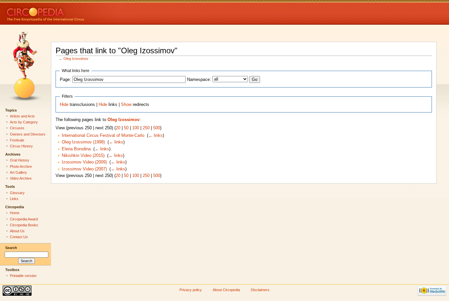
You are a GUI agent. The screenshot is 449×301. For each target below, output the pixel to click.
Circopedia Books (24, 225)
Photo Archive (21, 166)
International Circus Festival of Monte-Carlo (103, 135)
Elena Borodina (76, 149)
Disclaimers (260, 290)
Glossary (17, 193)
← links (155, 135)
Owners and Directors (27, 134)
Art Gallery (18, 172)
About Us (17, 231)
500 (156, 128)
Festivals (17, 140)
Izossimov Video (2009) (84, 162)
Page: (65, 79)
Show (126, 104)
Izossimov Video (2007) (84, 169)
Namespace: (199, 79)
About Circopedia (226, 290)
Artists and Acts (22, 116)
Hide (64, 104)
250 (146, 128)
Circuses (17, 128)
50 (126, 128)
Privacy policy (190, 290)
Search (11, 248)
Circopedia (67, 12)
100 (135, 128)
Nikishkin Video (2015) (83, 155)
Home (14, 213)
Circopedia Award (24, 219)
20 (118, 128)
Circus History (21, 146)
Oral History (19, 160)
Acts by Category (24, 122)
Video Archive (21, 178)
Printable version (23, 276)
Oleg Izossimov (75, 59)
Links (14, 199)
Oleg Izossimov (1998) (83, 142)
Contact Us (19, 237)
